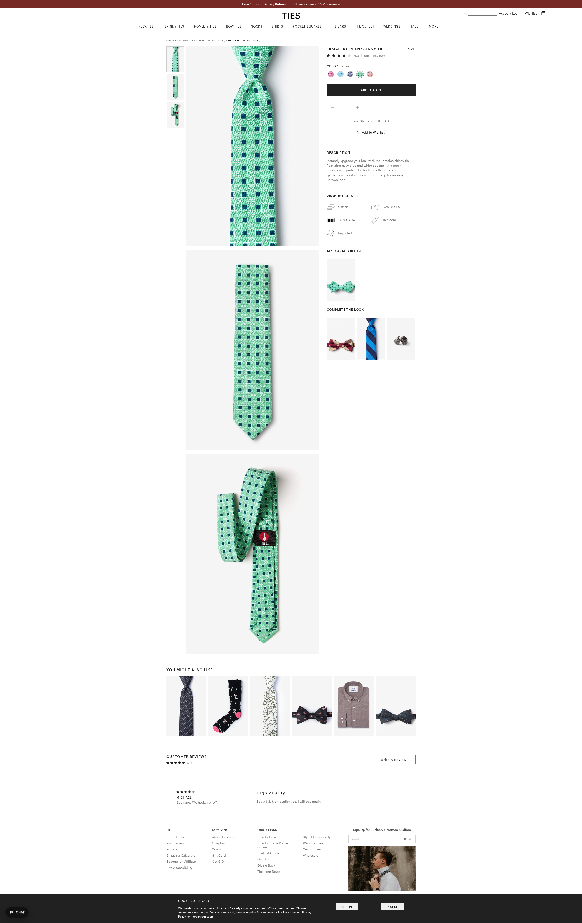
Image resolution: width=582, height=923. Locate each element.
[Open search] (465, 13)
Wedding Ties (313, 843)
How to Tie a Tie (269, 837)
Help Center (175, 837)
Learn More (333, 4)
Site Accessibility (179, 868)
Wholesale (310, 855)
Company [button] (220, 830)
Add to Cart (371, 90)
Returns (172, 849)
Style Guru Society (317, 837)
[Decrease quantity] (332, 107)
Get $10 (218, 861)
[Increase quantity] (357, 107)
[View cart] (543, 13)
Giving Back (266, 865)
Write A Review (393, 760)
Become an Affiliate (181, 861)
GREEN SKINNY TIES (210, 40)
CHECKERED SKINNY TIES (242, 40)
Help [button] (170, 830)
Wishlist (531, 13)
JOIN (407, 839)
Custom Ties (312, 849)
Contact (218, 849)
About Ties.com (223, 837)
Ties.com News (268, 871)
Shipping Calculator (181, 855)
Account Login (510, 13)
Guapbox (219, 843)
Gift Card (219, 855)
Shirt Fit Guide (268, 853)
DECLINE (392, 906)
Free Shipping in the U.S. (371, 121)
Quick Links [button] (267, 830)
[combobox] (482, 13)
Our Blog (264, 859)
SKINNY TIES (187, 40)
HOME (172, 40)
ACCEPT (347, 906)
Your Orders (175, 843)
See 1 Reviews (374, 55)
